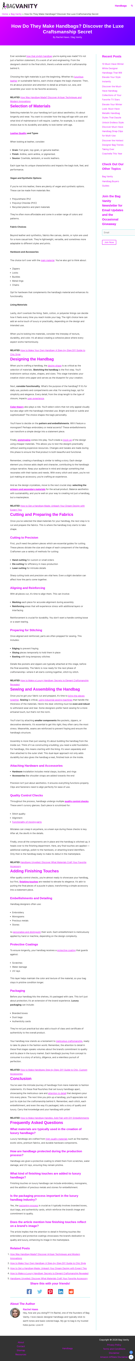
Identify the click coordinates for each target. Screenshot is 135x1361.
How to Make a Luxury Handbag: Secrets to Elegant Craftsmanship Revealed (49, 1273)
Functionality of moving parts (27, 822)
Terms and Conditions (114, 1349)
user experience (35, 398)
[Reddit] (71, 1291)
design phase (55, 365)
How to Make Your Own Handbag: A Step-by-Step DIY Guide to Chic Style (48, 1263)
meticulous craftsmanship (69, 1041)
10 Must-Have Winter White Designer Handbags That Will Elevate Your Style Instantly (113, 73)
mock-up (67, 440)
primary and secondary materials (27, 489)
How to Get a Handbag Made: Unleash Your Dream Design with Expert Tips (48, 1268)
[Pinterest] (50, 1291)
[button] (132, 5)
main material (47, 260)
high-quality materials (57, 1139)
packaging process (28, 1205)
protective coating (66, 950)
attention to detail (57, 1093)
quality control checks (76, 801)
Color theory (17, 407)
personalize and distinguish (27, 932)
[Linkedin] (60, 1291)
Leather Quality (18, 133)
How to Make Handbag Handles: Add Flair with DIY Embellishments (54, 1118)
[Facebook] (29, 1291)
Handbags (121, 5)
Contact (21, 1346)
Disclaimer (114, 1353)
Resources (20, 1354)
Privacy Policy (114, 1345)
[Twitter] (39, 1291)
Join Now (109, 242)
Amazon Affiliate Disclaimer (114, 1357)
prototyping (24, 440)
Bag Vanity (76, 37)
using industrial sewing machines (55, 700)
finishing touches (28, 881)
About (21, 1342)
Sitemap (21, 1350)
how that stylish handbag (39, 56)
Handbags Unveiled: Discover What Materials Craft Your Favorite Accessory (49, 1278)
